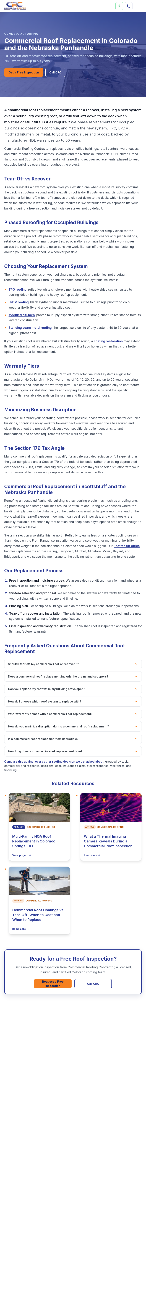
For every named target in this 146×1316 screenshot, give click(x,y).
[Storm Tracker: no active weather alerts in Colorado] (119, 6)
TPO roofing (18, 289)
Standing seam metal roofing (30, 327)
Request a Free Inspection (53, 984)
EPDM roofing (19, 302)
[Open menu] (138, 6)
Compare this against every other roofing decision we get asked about (53, 761)
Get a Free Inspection (24, 72)
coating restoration (108, 341)
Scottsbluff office (127, 546)
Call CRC (55, 72)
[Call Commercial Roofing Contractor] (128, 6)
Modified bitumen (22, 315)
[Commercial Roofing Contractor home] (15, 6)
